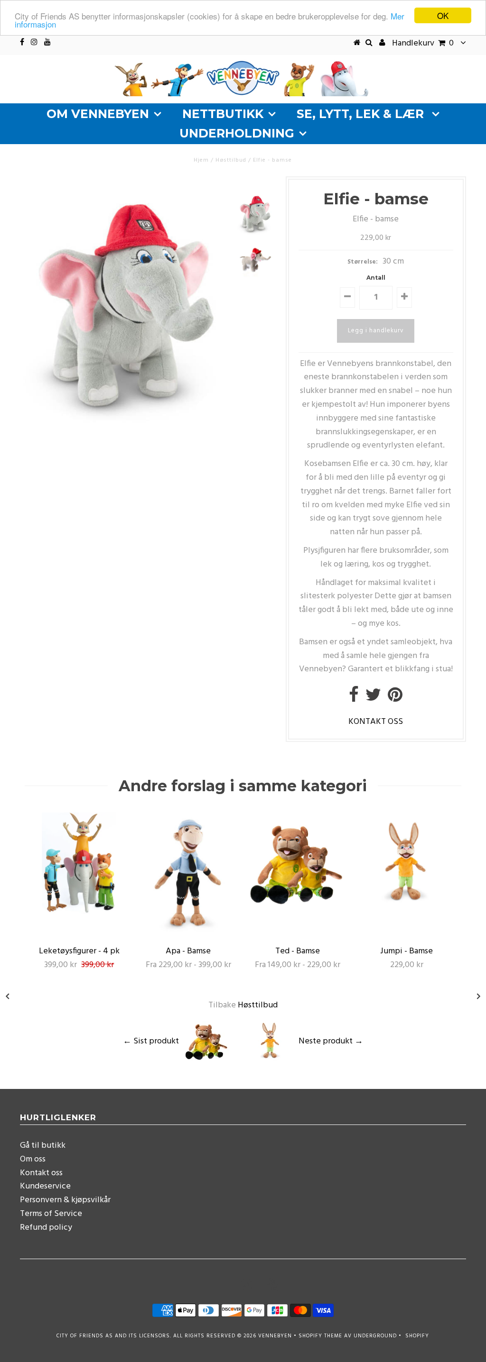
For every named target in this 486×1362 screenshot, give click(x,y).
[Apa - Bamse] (188, 934)
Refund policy (46, 1227)
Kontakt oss (41, 1173)
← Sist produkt (151, 1041)
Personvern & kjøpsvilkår (65, 1200)
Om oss (33, 1159)
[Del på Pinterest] (395, 698)
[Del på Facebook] (354, 698)
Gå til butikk (42, 1145)
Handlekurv (423, 43)
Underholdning (236, 133)
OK (443, 15)
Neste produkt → (331, 1041)
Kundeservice (45, 1186)
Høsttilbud (230, 160)
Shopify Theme (320, 1336)
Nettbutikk (222, 114)
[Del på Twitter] (373, 698)
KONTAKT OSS (375, 722)
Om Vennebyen (98, 114)
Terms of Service (51, 1214)
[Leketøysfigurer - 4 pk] (79, 913)
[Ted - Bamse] (297, 913)
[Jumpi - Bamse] (407, 913)
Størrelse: (362, 262)
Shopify (417, 1336)
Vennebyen (275, 1336)
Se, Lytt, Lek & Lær (362, 114)
